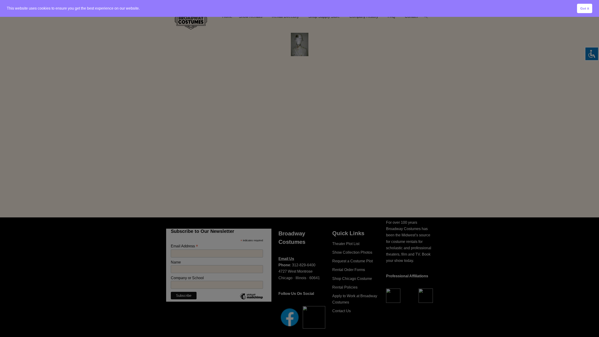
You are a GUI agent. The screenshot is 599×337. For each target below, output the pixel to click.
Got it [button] (584, 8)
